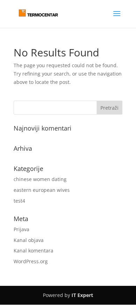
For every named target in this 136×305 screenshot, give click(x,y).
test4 (19, 200)
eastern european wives (42, 190)
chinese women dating (40, 179)
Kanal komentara (33, 250)
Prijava (21, 229)
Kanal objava (29, 240)
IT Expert (82, 295)
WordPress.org (31, 261)
